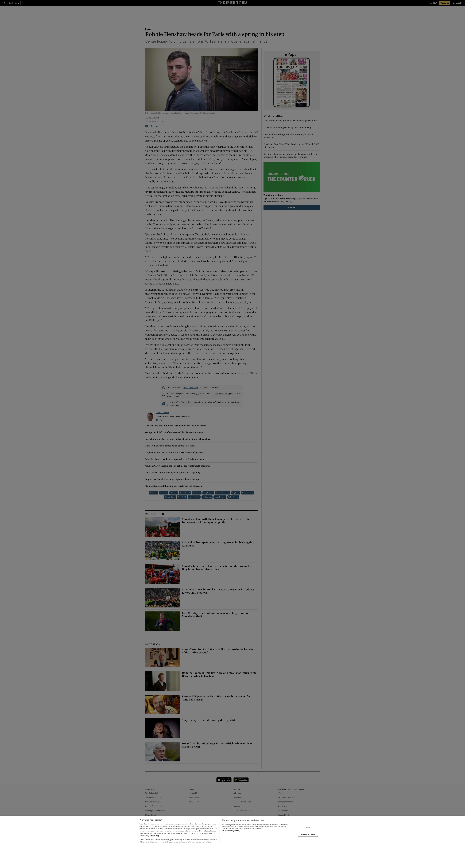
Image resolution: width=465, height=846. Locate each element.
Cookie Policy (154, 836)
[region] (232, 831)
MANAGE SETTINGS (308, 834)
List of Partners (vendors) (231, 831)
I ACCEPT (308, 827)
